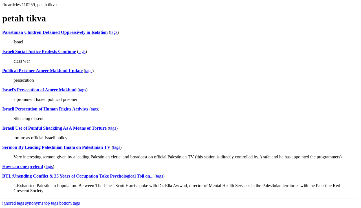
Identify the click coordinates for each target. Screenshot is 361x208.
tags (113, 32)
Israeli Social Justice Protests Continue (39, 51)
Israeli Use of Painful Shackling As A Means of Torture (54, 128)
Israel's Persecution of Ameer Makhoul (39, 89)
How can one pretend (22, 166)
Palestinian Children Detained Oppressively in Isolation (55, 32)
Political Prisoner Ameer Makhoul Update (42, 70)
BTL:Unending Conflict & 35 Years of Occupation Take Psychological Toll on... (77, 176)
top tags (51, 203)
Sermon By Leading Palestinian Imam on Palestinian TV (56, 147)
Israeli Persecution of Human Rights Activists (45, 109)
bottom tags (69, 203)
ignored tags (13, 203)
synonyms (34, 203)
